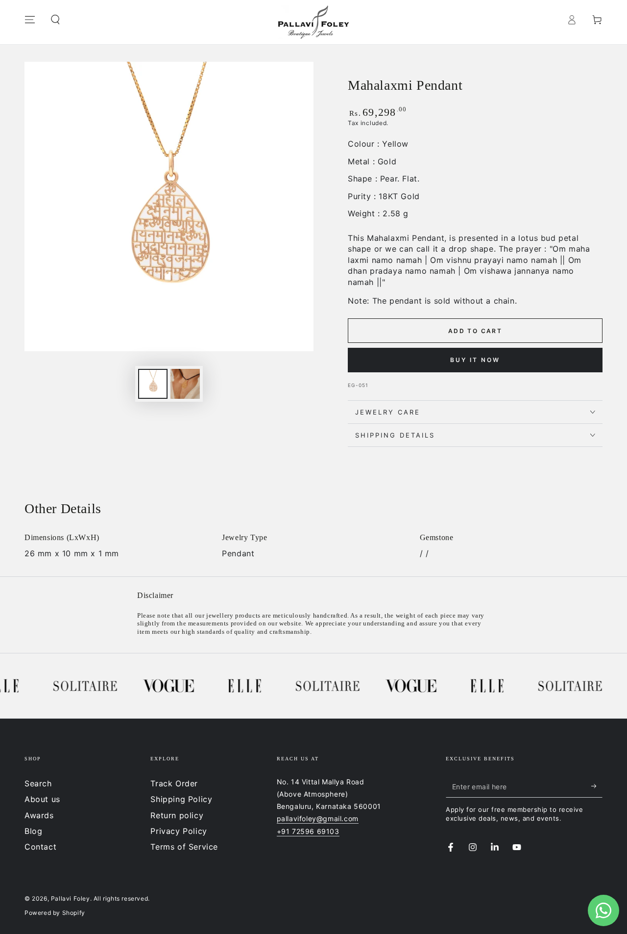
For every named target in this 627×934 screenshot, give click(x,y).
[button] (55, 19)
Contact (40, 847)
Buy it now (475, 359)
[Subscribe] (597, 786)
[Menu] (30, 19)
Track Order (174, 783)
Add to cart (475, 331)
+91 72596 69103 (308, 831)
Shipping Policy (181, 799)
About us (42, 799)
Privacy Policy (178, 831)
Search (38, 783)
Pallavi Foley (70, 898)
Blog (33, 831)
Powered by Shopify (54, 912)
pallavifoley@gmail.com (318, 818)
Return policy (176, 815)
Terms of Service (184, 847)
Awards (39, 815)
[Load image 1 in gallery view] (153, 384)
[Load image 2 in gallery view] (185, 384)
